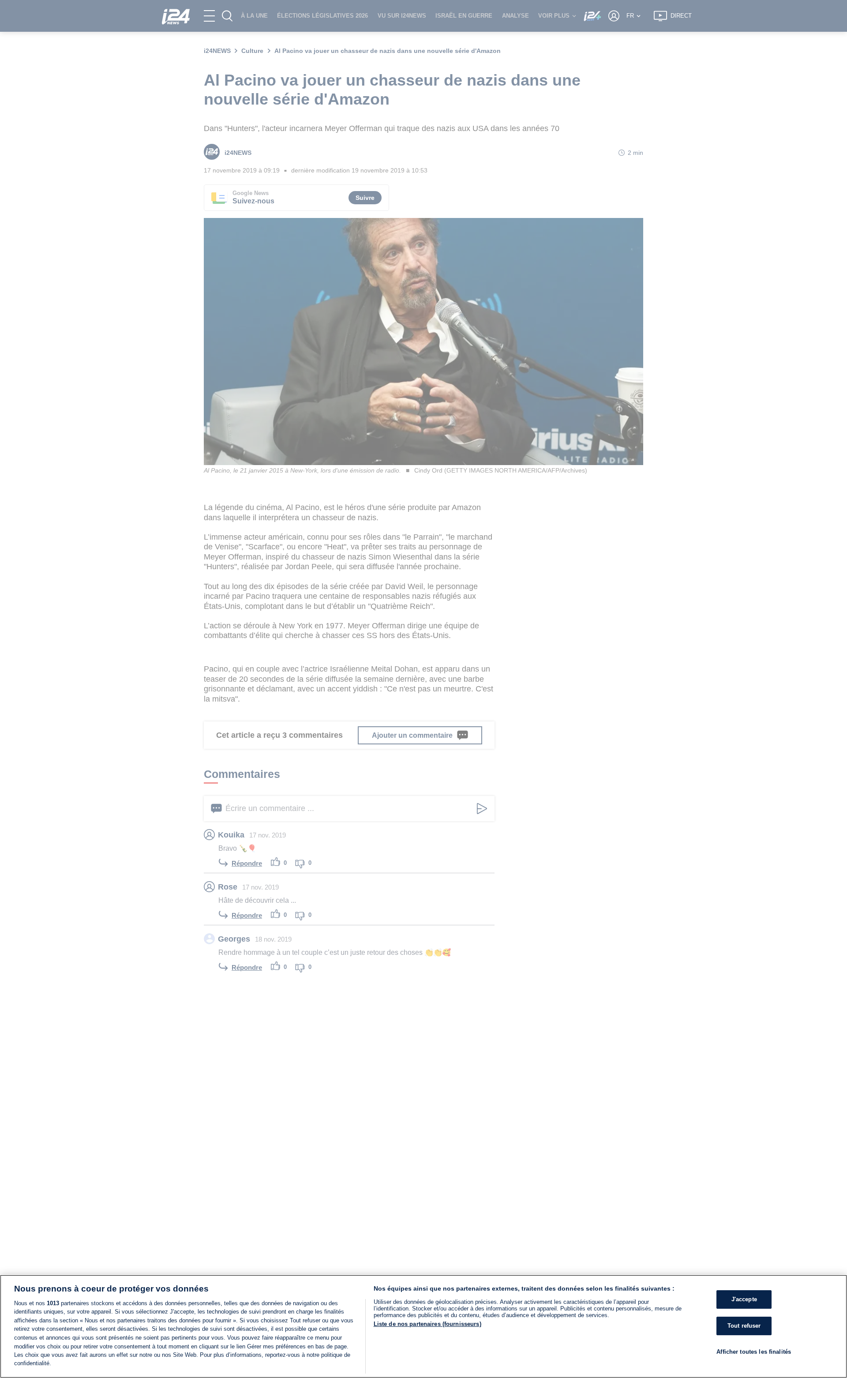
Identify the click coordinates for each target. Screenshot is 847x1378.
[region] (423, 1326)
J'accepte (744, 1299)
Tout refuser (744, 1325)
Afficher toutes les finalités (753, 1351)
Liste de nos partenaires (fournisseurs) (427, 1324)
